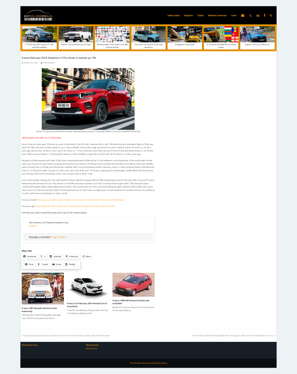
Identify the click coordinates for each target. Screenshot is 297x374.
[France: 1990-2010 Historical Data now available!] (133, 285)
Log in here (58, 237)
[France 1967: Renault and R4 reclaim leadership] (43, 288)
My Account (91, 348)
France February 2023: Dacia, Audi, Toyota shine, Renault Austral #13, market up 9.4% (74, 206)
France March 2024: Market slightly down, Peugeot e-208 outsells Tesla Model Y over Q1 (232, 335)
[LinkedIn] (258, 15)
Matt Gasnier (49, 62)
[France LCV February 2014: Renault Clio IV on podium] (88, 286)
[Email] (243, 15)
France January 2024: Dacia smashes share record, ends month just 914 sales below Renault (66, 335)
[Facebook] (265, 15)
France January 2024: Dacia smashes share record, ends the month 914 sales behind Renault (81, 199)
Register (33, 225)
